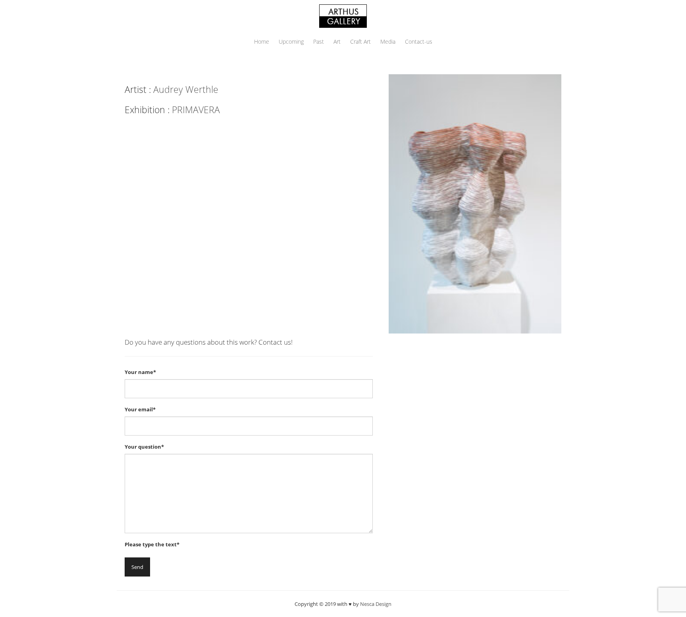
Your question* (144, 446)
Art (337, 41)
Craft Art (360, 41)
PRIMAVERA (196, 109)
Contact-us (418, 41)
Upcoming (291, 41)
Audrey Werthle (185, 89)
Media (387, 41)
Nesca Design (375, 603)
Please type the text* (152, 544)
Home (261, 41)
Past (318, 41)
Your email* (140, 409)
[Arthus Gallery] (343, 15)
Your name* (140, 372)
